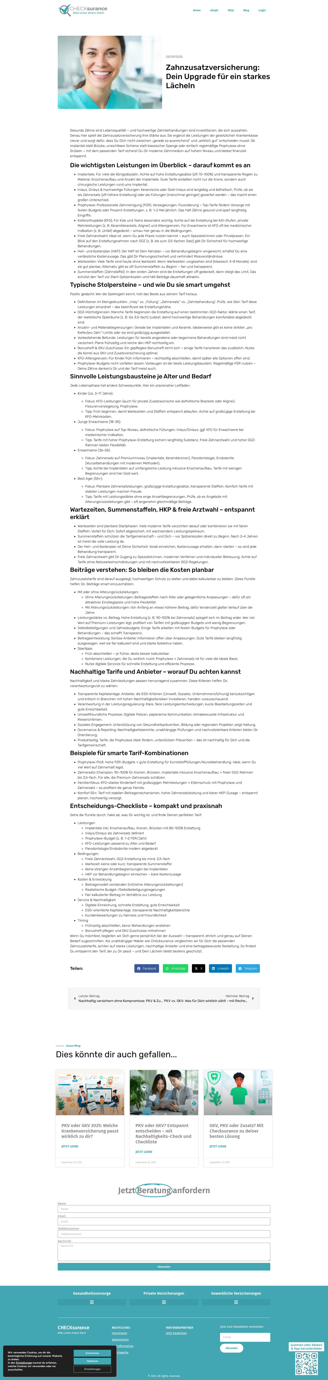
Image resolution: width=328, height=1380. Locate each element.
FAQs (231, 10)
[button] (146, 968)
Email (62, 1216)
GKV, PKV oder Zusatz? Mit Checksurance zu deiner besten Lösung (236, 1131)
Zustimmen (92, 1353)
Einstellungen (24, 1363)
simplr (214, 10)
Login (262, 10)
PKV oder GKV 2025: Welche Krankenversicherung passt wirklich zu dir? (90, 1131)
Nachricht (64, 1241)
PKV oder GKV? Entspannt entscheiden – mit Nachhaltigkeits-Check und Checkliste (163, 1134)
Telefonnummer (68, 1228)
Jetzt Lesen (70, 1146)
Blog (246, 10)
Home (197, 10)
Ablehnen (92, 1361)
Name (62, 1203)
